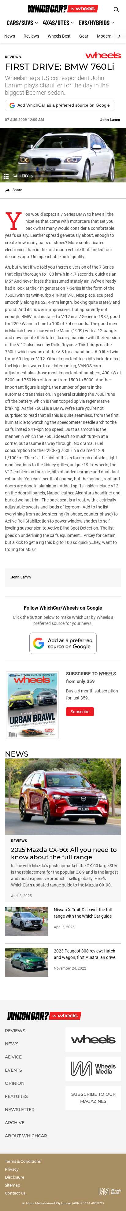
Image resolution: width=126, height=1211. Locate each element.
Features (16, 1096)
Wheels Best (59, 36)
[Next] (119, 36)
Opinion (14, 1083)
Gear (83, 36)
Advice (13, 1057)
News (9, 36)
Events (13, 1070)
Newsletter (20, 1109)
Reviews (31, 36)
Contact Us (15, 1193)
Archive (14, 1122)
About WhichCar (26, 1136)
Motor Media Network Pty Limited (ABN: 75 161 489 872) (65, 1203)
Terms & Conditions (23, 1161)
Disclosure (14, 1177)
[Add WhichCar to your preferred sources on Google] (63, 643)
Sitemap (12, 1185)
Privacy (12, 1169)
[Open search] (116, 9)
